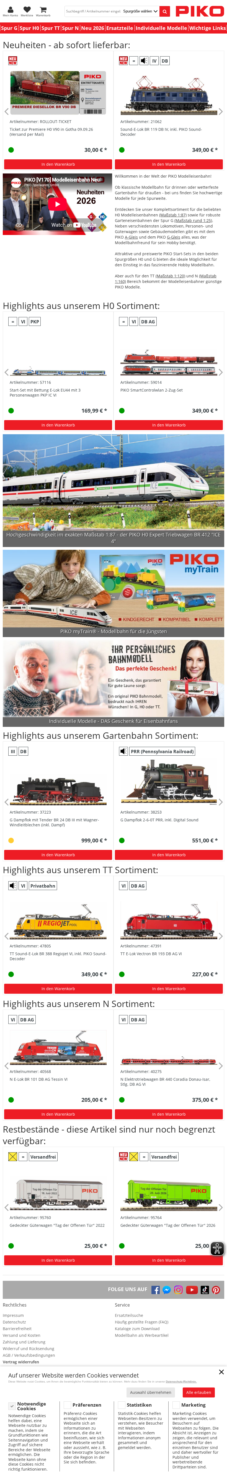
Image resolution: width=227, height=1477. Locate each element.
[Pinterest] (216, 1290)
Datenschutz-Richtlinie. (181, 1381)
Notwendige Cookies (31, 1406)
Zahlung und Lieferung (24, 1342)
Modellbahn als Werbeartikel (142, 1335)
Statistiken (139, 1405)
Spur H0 (29, 28)
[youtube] (192, 1290)
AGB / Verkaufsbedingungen (29, 1355)
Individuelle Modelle (161, 28)
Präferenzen (87, 1405)
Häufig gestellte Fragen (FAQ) (141, 1322)
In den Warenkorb (58, 164)
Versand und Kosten (21, 1335)
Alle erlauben (198, 1392)
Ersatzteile (119, 28)
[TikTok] (205, 1290)
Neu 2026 (92, 28)
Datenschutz (14, 1322)
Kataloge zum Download (137, 1328)
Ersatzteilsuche (129, 1315)
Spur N (70, 28)
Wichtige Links (207, 28)
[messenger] (166, 1290)
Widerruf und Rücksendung (28, 1348)
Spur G (9, 28)
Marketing (193, 1405)
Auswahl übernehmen (150, 1392)
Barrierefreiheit (17, 1328)
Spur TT (51, 28)
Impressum (13, 1315)
